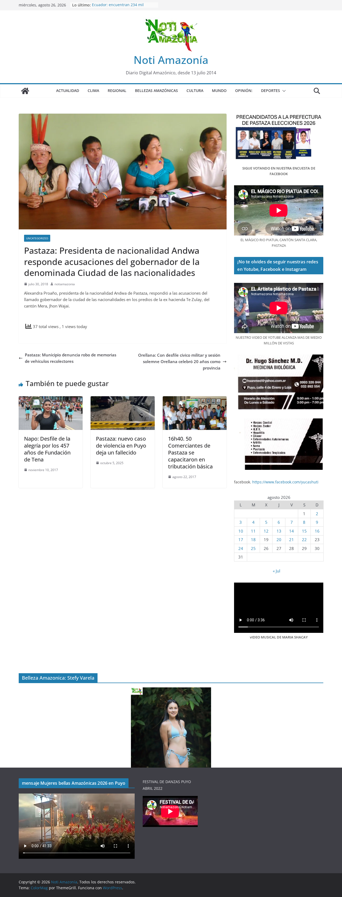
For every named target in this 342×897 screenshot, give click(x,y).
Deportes (270, 90)
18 (253, 539)
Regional (117, 90)
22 (304, 539)
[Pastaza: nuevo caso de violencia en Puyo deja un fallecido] (122, 399)
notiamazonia (65, 284)
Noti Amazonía (171, 59)
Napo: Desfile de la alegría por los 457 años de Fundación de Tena (47, 449)
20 (279, 539)
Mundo (219, 90)
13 (279, 531)
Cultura (194, 90)
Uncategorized (37, 238)
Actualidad (67, 90)
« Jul (276, 570)
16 (317, 531)
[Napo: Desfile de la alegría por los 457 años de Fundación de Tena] (51, 399)
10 (240, 531)
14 (291, 531)
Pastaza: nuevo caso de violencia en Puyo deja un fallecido (121, 445)
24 (240, 548)
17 (240, 539)
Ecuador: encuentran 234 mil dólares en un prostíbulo (118, 7)
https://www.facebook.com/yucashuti (285, 481)
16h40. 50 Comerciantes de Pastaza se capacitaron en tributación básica (190, 452)
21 (291, 539)
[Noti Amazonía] (25, 90)
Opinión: (243, 90)
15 (304, 531)
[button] (283, 91)
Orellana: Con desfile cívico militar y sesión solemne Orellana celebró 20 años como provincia (179, 361)
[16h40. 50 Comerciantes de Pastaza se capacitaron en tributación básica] (195, 399)
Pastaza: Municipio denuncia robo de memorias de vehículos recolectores (70, 358)
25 (253, 548)
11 (253, 531)
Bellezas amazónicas (156, 90)
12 (266, 531)
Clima (93, 90)
